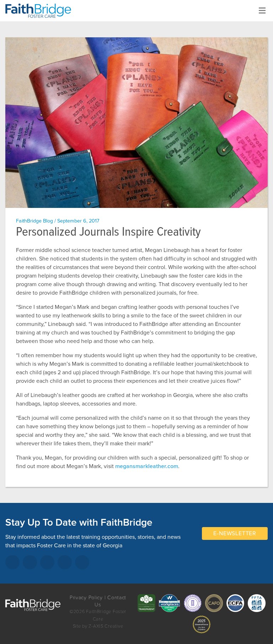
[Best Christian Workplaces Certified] (169, 603)
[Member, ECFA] (235, 603)
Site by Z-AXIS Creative (98, 626)
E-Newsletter (234, 533)
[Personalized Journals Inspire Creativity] (136, 122)
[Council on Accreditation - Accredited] (193, 603)
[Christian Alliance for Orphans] (214, 603)
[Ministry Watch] (201, 624)
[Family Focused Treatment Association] (257, 603)
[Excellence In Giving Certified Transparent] (146, 603)
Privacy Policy (86, 598)
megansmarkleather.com (146, 466)
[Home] (40, 11)
